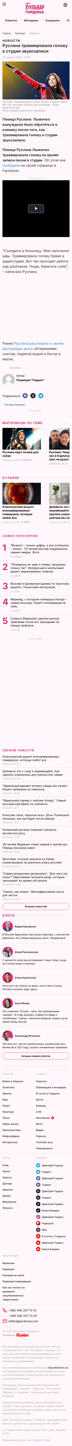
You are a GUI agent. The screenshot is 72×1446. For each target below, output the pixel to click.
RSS (44, 1229)
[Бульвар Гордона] (34, 8)
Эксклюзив (43, 1117)
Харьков (7, 1189)
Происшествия (11, 1130)
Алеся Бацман (50, 1210)
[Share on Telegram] (41, 396)
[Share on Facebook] (25, 396)
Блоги (8, 915)
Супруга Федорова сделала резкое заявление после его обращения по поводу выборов (34, 622)
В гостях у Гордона (48, 1093)
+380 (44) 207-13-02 (23, 1315)
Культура (8, 1111)
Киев (5, 1165)
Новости (11, 20)
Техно (6, 1117)
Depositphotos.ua (58, 1367)
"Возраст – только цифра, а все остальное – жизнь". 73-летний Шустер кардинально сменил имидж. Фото (39, 549)
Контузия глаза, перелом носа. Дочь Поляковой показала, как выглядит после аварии (35, 816)
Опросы (41, 1136)
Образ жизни (10, 1123)
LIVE (38, 1111)
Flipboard (47, 1223)
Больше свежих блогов (36, 1056)
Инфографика (10, 1136)
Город (6, 1158)
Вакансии (8, 1263)
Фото (39, 1123)
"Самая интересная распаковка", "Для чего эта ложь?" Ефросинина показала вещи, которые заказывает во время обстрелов (34, 877)
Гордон (6, 33)
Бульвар (20, 33)
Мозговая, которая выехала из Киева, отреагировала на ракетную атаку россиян (32, 860)
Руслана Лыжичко (15, 404)
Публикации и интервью (51, 1087)
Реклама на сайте (13, 1275)
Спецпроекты (44, 1148)
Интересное (9, 1142)
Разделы (41, 1074)
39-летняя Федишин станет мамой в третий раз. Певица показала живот (35, 846)
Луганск (7, 1207)
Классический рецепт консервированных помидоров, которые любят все (18, 512)
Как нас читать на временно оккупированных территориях (13, 1293)
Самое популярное (20, 536)
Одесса (7, 1177)
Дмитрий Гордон (52, 1165)
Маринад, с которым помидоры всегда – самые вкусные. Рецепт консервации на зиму (38, 603)
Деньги (7, 1093)
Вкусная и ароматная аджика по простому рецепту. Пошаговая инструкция (39, 585)
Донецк (7, 1183)
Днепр (6, 1195)
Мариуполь (9, 1201)
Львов (6, 1171)
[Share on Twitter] (33, 396)
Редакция (8, 1269)
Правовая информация (16, 1281)
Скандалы (52, 20)
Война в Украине (12, 1081)
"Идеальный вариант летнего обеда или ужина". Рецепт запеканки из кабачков (35, 787)
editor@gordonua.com (23, 1321)
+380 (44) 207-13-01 (23, 1310)
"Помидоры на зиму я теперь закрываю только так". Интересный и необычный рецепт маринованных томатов (37, 568)
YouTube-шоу (44, 1142)
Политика (8, 1087)
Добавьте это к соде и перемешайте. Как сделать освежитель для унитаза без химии (32, 772)
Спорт (6, 1105)
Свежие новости (18, 750)
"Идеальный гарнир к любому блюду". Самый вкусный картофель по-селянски (34, 802)
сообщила (11, 165)
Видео (40, 1130)
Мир (5, 1099)
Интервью (31, 20)
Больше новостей (36, 906)
